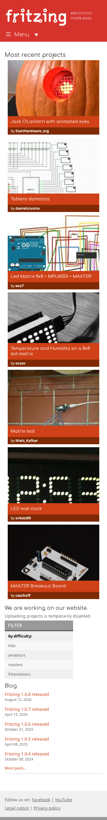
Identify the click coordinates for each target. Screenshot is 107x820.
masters (15, 664)
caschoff (22, 595)
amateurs (16, 655)
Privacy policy (47, 808)
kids (11, 645)
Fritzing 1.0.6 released (27, 726)
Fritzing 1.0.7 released (27, 711)
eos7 (19, 285)
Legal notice (17, 808)
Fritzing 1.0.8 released (27, 696)
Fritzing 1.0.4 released (27, 756)
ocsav (20, 363)
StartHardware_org (32, 130)
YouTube (63, 799)
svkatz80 (23, 517)
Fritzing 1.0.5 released (27, 741)
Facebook (41, 799)
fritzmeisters (19, 674)
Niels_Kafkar (26, 440)
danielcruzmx (27, 208)
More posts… (15, 768)
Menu (21, 35)
